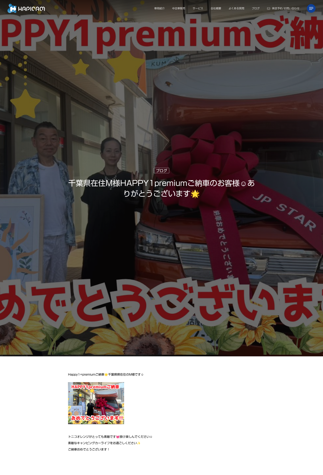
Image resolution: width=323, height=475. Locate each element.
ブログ (161, 170)
